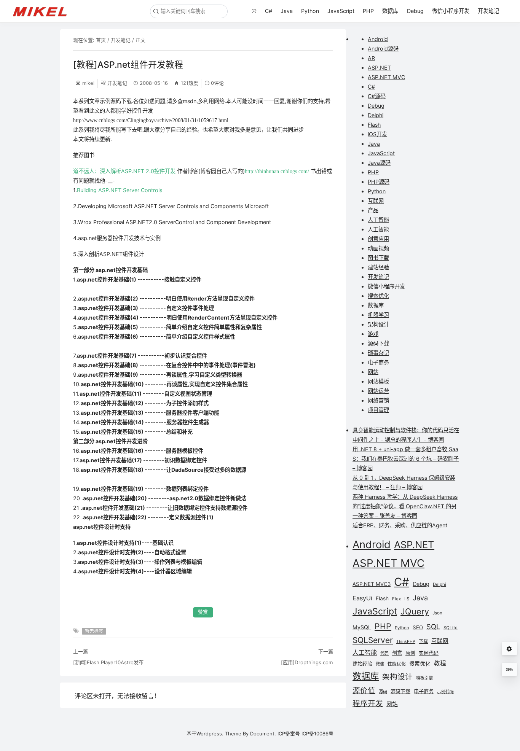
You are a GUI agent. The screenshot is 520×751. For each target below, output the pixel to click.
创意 (397, 653)
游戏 (373, 334)
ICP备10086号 (317, 733)
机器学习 (378, 315)
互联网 (376, 200)
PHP (368, 11)
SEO (418, 627)
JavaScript (340, 11)
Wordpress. (209, 733)
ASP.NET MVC (386, 77)
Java (287, 11)
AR (371, 58)
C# (268, 11)
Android (378, 39)
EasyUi (362, 598)
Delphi (375, 115)
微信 (380, 664)
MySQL (362, 627)
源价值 (364, 690)
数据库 (390, 11)
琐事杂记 (378, 353)
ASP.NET (379, 67)
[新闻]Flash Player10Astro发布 (108, 662)
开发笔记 (488, 11)
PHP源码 (378, 181)
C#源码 (377, 96)
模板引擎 (424, 678)
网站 (373, 372)
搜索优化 (378, 296)
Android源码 (383, 48)
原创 (410, 653)
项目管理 (378, 410)
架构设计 (378, 324)
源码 (383, 691)
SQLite (450, 627)
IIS (406, 598)
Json (437, 613)
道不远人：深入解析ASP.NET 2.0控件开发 (124, 171)
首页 (101, 40)
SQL (433, 626)
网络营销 (378, 400)
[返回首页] (43, 11)
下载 (423, 641)
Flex (396, 598)
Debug (415, 11)
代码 (384, 653)
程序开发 (368, 703)
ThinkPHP (405, 641)
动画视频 (378, 248)
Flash (374, 124)
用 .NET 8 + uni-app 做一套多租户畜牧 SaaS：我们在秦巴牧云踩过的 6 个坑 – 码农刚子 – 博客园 (406, 458)
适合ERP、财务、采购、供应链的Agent (400, 525)
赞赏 (203, 612)
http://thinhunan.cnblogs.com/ (277, 171)
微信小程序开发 (450, 11)
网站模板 (378, 381)
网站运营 (378, 391)
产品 (373, 210)
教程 (440, 663)
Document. (263, 733)
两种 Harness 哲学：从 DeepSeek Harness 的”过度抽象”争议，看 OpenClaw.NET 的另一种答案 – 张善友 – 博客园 (405, 506)
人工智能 (378, 219)
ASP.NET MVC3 (372, 584)
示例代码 (445, 691)
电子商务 (378, 362)
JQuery (414, 611)
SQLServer (373, 640)
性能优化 (397, 664)
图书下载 (378, 258)
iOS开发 (377, 134)
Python (310, 11)
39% (509, 669)
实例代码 (429, 653)
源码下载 (378, 343)
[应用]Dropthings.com (307, 662)
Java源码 (379, 162)
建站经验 (378, 267)
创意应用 (378, 238)
